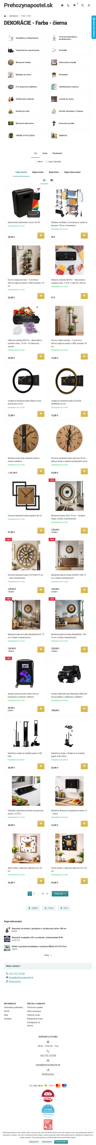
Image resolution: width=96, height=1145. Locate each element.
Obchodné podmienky (13, 1007)
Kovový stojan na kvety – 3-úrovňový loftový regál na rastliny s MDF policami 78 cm (69, 343)
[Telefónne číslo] (68, 5)
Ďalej (46, 955)
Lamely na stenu (66, 99)
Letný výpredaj (54, 161)
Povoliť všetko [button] (61, 1142)
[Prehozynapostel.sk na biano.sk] (48, 1125)
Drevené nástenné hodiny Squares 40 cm (25, 515)
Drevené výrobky (66, 123)
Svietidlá (63, 50)
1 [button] (30, 894)
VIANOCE (63, 135)
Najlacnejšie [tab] (38, 172)
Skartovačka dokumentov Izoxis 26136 (24, 222)
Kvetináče (63, 74)
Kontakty (8, 1019)
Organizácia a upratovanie (27, 50)
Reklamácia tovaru (35, 1019)
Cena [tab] (44, 153)
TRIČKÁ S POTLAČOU (25, 135)
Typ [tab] (35, 153)
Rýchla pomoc (15, 981)
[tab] (44, 180)
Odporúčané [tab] (21, 172)
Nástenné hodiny (23, 62)
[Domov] (5, 16)
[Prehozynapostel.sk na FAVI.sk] (48, 1096)
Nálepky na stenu (23, 74)
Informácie (10, 1003)
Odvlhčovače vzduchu (68, 87)
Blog (6, 1015)
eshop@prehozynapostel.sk (21, 977)
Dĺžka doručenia (34, 1011)
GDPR (6, 1011)
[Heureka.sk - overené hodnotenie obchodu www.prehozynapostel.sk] (48, 1110)
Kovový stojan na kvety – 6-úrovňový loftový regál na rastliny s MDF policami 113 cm (26, 283)
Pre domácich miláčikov (26, 87)
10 (43, 893)
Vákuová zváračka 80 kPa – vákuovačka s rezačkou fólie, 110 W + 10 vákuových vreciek (25, 343)
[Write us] (48, 1070)
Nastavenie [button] (34, 1142)
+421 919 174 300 (17, 973)
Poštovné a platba (35, 1007)
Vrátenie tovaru (33, 1015)
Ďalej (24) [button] (58, 893)
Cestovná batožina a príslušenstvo (68, 38)
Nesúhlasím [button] (47, 1142)
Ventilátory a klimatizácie (27, 38)
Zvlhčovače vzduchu (25, 99)
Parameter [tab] (57, 153)
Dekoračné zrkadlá (67, 62)
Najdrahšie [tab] (54, 172)
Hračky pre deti (22, 111)
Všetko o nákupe (36, 1003)
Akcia (40, 161)
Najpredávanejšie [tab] (72, 172)
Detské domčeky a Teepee (71, 111)
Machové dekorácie (25, 123)
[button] (40, 236)
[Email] (62, 5)
